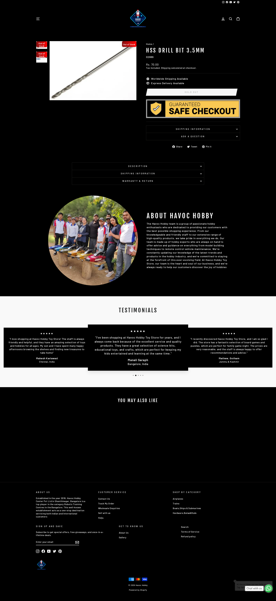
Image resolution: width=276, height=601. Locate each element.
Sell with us (104, 513)
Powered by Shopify (138, 590)
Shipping (165, 68)
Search (184, 527)
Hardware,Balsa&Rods (185, 513)
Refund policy (188, 536)
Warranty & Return (138, 181)
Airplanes (178, 498)
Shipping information (193, 129)
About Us (124, 532)
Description (138, 166)
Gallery (122, 537)
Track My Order (106, 503)
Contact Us (104, 498)
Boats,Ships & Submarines (187, 508)
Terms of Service (190, 531)
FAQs (101, 518)
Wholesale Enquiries (109, 508)
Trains (176, 503)
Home (149, 44)
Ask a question (193, 136)
